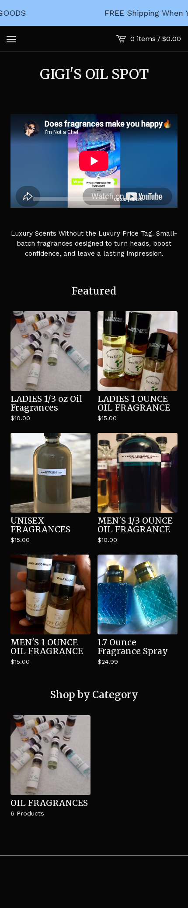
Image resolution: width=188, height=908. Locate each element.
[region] (94, 13)
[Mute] (152, 198)
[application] (94, 161)
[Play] (21, 198)
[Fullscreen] (166, 198)
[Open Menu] (11, 39)
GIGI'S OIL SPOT (94, 74)
